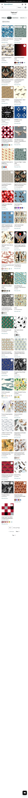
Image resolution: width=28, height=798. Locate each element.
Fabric (9, 17)
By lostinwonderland (18, 395)
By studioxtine (17, 40)
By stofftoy (16, 332)
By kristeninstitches (5, 142)
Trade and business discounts (14, 1)
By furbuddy (16, 60)
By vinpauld (4, 288)
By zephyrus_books (17, 102)
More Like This (5, 42)
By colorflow (16, 476)
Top (14, 535)
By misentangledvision (6, 82)
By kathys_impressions (6, 227)
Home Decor (15, 17)
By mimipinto (4, 455)
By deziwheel (4, 373)
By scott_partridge (17, 226)
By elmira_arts (4, 496)
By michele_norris (5, 40)
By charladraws (4, 331)
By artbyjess (4, 207)
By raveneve (16, 247)
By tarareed (4, 415)
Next (18, 531)
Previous (11, 531)
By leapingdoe (17, 205)
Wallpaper (4, 17)
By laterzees (16, 415)
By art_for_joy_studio (5, 310)
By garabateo (4, 60)
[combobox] (20, 7)
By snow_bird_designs (5, 247)
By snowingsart (17, 142)
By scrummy (4, 266)
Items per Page (16, 527)
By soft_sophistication (18, 309)
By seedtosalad (17, 121)
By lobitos (3, 101)
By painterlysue (17, 497)
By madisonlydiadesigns (6, 434)
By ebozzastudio (17, 455)
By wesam (16, 288)
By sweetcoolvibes (17, 435)
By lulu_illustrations (5, 122)
